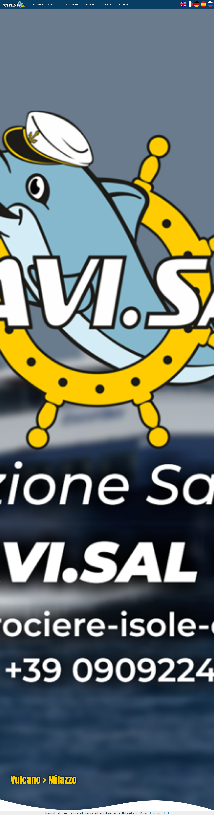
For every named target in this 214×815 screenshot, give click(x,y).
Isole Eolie (107, 4)
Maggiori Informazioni (150, 813)
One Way (89, 4)
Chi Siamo (37, 4)
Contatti (125, 4)
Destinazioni (71, 4)
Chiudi (166, 813)
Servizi (52, 4)
